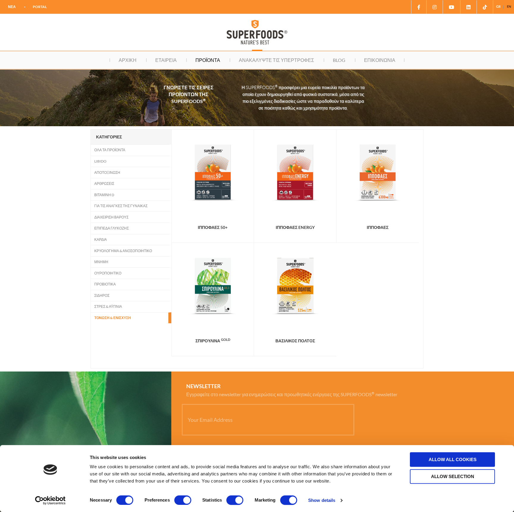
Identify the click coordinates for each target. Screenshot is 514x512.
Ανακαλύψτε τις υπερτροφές (276, 60)
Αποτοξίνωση (107, 172)
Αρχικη (128, 60)
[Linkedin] (468, 7)
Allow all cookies (453, 459)
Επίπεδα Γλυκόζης (111, 228)
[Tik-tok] (485, 7)
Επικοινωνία (379, 60)
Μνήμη (101, 262)
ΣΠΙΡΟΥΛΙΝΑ (212, 340)
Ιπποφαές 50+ (213, 227)
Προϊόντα (207, 60)
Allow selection (452, 476)
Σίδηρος (101, 295)
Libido (100, 161)
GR (498, 6)
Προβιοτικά (105, 284)
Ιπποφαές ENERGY (295, 227)
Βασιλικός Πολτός (295, 340)
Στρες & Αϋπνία (108, 306)
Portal (40, 6)
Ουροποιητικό (107, 273)
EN (509, 6)
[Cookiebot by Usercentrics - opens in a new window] (50, 500)
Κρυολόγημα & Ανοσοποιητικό (123, 251)
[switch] (182, 500)
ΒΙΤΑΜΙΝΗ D (104, 195)
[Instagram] (435, 7)
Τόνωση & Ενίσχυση (112, 318)
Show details (321, 500)
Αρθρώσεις (104, 183)
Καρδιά (100, 239)
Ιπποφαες (377, 227)
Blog (339, 60)
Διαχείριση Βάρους (111, 217)
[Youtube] (451, 7)
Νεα (12, 6)
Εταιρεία (166, 60)
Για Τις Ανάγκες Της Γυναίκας (121, 206)
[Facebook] (419, 7)
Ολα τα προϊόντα (109, 150)
